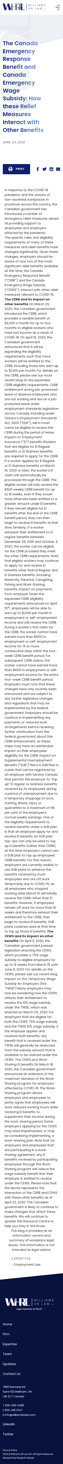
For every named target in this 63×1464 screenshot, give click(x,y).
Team (7, 1354)
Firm (6, 1334)
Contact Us (11, 1374)
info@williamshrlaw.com (20, 1415)
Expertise (10, 1344)
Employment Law (27, 1264)
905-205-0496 (14, 1405)
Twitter (8, 1434)
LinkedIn (9, 1424)
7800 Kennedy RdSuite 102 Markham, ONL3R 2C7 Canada (17, 1391)
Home (7, 1324)
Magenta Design (25, 1457)
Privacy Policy (10, 1450)
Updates (9, 1364)
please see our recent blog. (36, 974)
